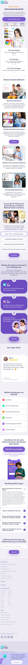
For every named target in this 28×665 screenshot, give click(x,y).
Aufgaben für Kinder (6, 578)
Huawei (10, 595)
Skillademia (14, 64)
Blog (2, 610)
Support (3, 581)
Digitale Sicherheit (6, 615)
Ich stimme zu (16, 662)
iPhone (10, 590)
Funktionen (4, 562)
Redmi (2, 607)
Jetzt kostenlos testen (14, 19)
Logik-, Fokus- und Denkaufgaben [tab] (14, 234)
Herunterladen (5, 588)
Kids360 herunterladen (14, 449)
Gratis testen (14, 255)
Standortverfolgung (6, 576)
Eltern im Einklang (5, 617)
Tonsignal (3, 573)
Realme (10, 604)
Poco (9, 602)
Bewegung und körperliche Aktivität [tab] (14, 244)
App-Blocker (4, 566)
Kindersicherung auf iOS (7, 624)
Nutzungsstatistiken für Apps (8, 571)
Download (13, 141)
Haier (2, 604)
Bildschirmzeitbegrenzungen (8, 564)
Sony (9, 597)
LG (8, 600)
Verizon (3, 600)
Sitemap (3, 585)
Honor (2, 602)
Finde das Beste (5, 619)
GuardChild (14, 55)
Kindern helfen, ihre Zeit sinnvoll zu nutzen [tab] (14, 249)
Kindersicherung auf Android (8, 622)
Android (3, 590)
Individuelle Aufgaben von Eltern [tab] (14, 239)
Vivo (2, 597)
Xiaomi (2, 595)
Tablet (9, 593)
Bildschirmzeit (4, 612)
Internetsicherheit (5, 569)
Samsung (3, 593)
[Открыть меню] (25, 2)
